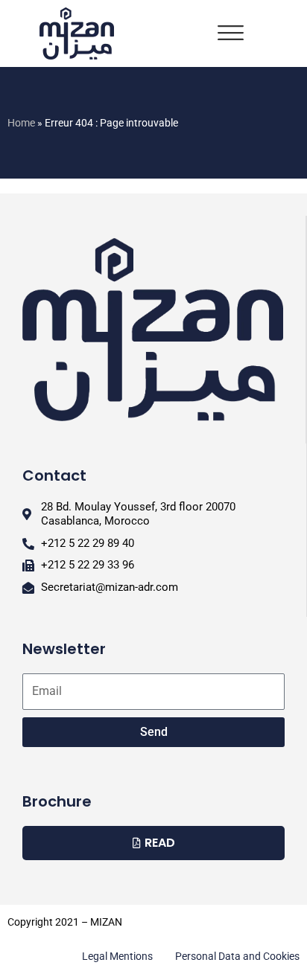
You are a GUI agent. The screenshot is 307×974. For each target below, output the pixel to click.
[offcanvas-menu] (230, 33)
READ (160, 842)
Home (21, 123)
